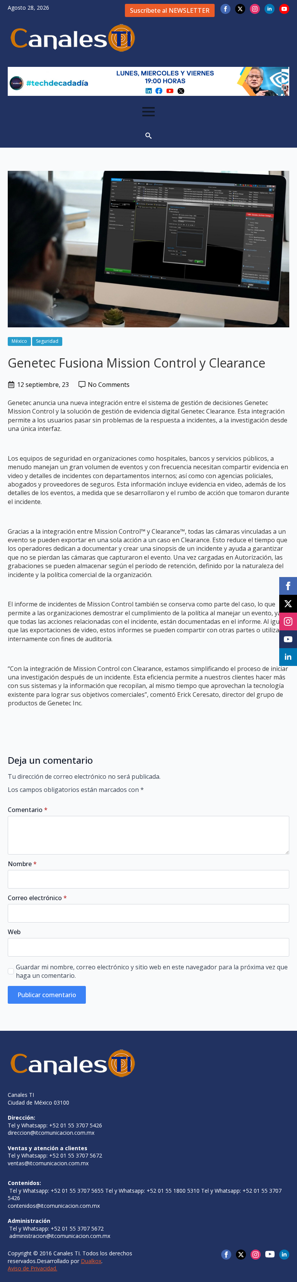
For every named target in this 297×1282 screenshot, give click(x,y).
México (19, 341)
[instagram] (255, 9)
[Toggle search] (148, 136)
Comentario (28, 810)
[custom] (270, 1254)
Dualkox (91, 1261)
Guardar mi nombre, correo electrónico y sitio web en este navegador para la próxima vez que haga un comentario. (152, 971)
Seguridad (47, 341)
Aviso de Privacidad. (32, 1268)
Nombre (22, 864)
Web (14, 932)
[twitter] (240, 9)
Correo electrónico (37, 898)
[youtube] (284, 9)
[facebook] (225, 9)
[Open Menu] (148, 112)
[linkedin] (270, 9)
